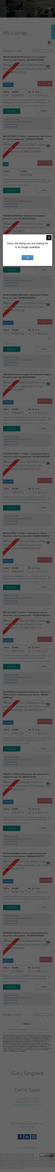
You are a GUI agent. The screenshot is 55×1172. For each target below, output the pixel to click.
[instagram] (34, 1137)
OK (27, 257)
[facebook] (21, 1137)
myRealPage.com (31, 1148)
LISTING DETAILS (11, 111)
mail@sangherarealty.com (27, 1104)
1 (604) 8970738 (10, 124)
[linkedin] (27, 1137)
